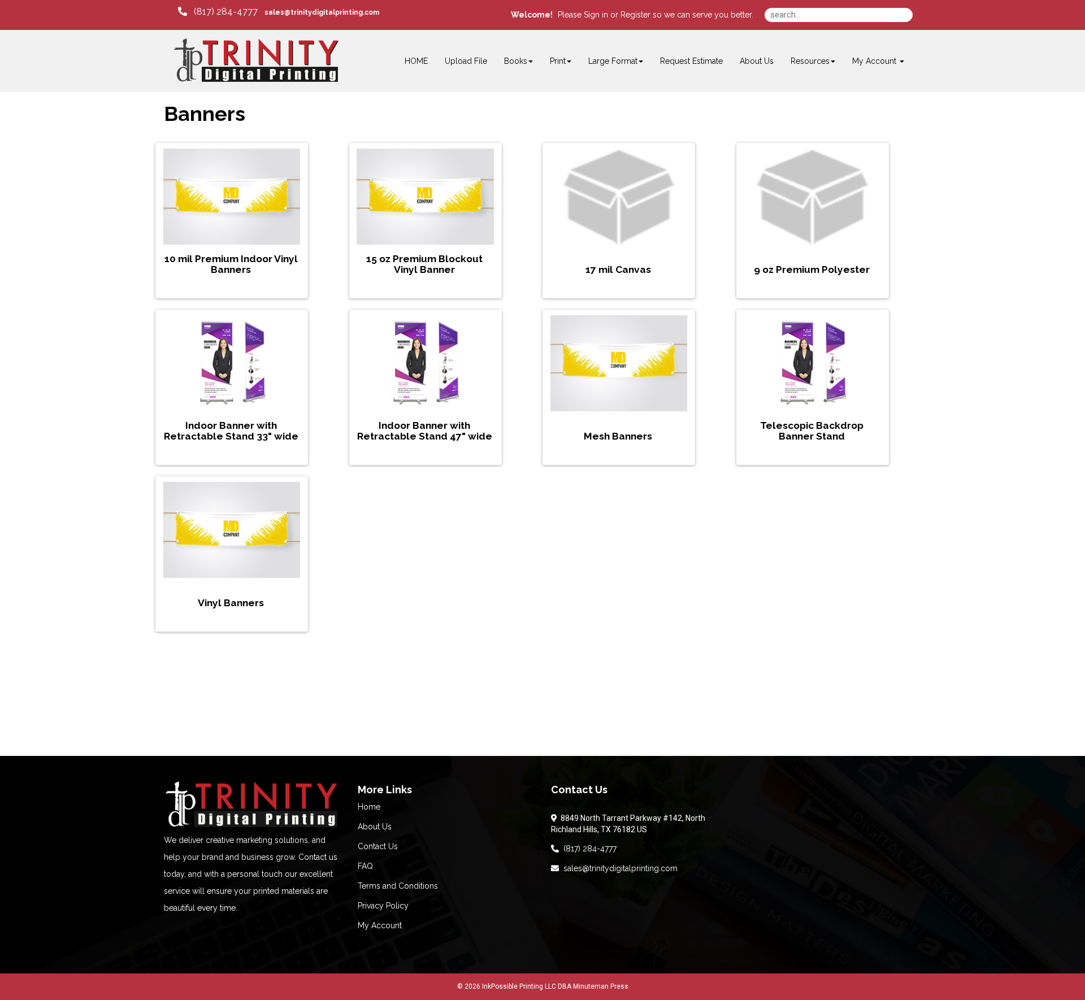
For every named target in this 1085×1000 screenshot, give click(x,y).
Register (635, 14)
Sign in (596, 14)
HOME (416, 61)
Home (369, 806)
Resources (810, 61)
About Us (757, 61)
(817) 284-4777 (588, 848)
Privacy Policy (383, 905)
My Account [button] (875, 61)
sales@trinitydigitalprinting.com (618, 868)
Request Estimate (691, 61)
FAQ (365, 866)
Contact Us (378, 846)
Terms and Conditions (398, 885)
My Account (380, 925)
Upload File (466, 61)
